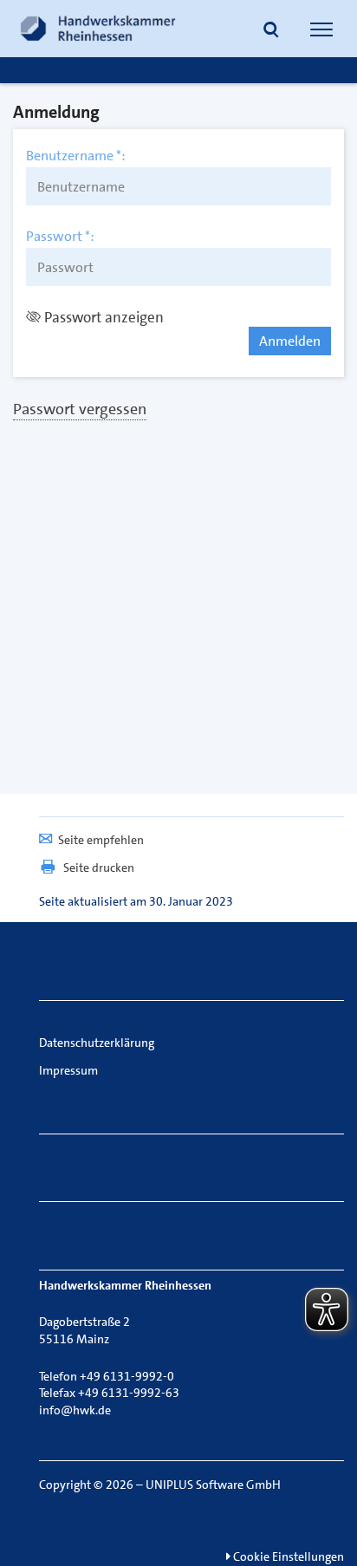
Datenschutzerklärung (96, 1042)
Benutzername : (76, 156)
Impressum (68, 1070)
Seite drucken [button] (98, 867)
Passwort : (60, 237)
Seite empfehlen (101, 840)
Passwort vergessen (79, 409)
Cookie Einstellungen (287, 1556)
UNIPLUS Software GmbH (213, 1484)
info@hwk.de (75, 1410)
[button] (271, 31)
